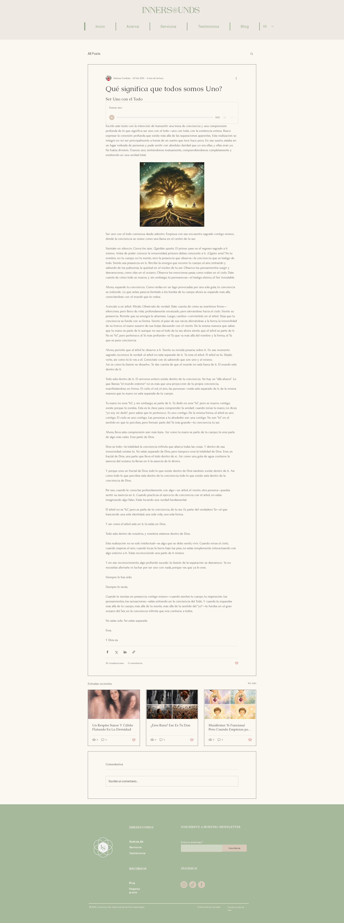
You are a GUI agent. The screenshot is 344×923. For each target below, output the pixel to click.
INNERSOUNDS (141, 827)
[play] (111, 117)
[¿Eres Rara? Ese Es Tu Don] (172, 704)
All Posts (94, 54)
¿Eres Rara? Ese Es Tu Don (170, 725)
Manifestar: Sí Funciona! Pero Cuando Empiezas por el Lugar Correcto (229, 727)
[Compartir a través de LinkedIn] (125, 652)
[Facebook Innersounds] (201, 884)
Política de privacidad (209, 907)
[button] (251, 53)
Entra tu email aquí (191, 842)
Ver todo (252, 683)
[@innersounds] (192, 884)
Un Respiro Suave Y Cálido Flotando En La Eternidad (112, 727)
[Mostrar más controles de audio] (232, 117)
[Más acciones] (236, 78)
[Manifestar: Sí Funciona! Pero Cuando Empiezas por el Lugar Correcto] (230, 704)
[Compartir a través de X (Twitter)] (116, 652)
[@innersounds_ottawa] (183, 884)
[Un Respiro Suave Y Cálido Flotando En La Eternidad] (114, 704)
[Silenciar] (224, 117)
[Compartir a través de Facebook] (107, 652)
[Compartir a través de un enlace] (133, 652)
